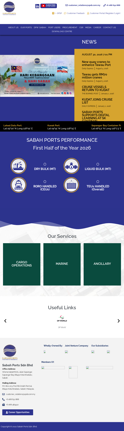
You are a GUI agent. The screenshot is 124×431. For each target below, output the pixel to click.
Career (97, 27)
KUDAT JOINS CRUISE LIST (97, 101)
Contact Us (109, 27)
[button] (3, 76)
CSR (81, 27)
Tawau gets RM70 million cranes (94, 76)
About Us (13, 27)
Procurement (69, 27)
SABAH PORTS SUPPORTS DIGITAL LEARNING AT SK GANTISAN (95, 116)
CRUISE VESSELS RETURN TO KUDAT (95, 88)
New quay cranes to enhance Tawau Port (96, 63)
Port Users (54, 27)
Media (88, 27)
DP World (62, 327)
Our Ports (26, 27)
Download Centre (62, 31)
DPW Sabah (40, 27)
